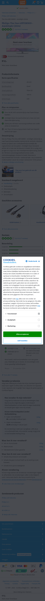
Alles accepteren (22, 334)
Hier (38, 306)
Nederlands (32, 261)
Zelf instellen (22, 341)
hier (17, 299)
